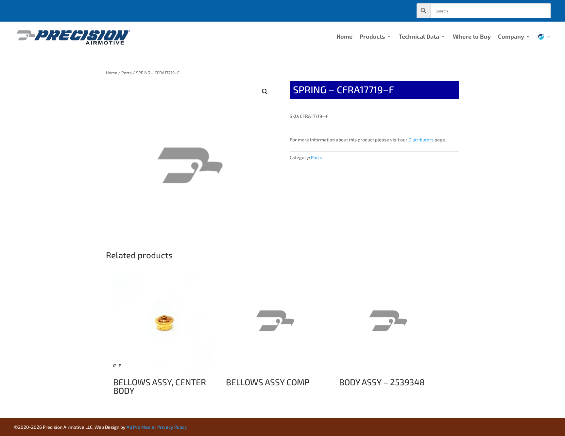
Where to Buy (472, 37)
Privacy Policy (172, 427)
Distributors (421, 139)
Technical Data (419, 37)
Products (372, 37)
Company (511, 37)
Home (344, 37)
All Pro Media (140, 427)
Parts (126, 72)
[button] (265, 92)
